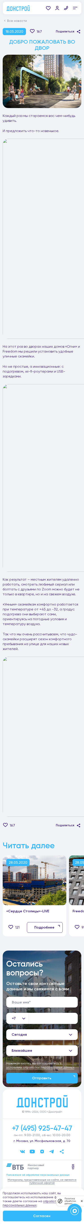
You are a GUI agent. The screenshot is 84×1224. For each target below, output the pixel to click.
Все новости (17, 20)
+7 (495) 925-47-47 (42, 1128)
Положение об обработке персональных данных (37, 1174)
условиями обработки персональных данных (40, 1067)
